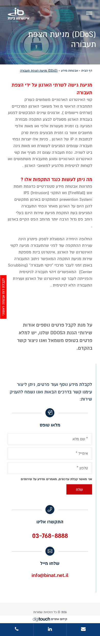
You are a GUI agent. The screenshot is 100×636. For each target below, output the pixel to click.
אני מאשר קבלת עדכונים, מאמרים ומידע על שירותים (56, 479)
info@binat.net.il (50, 575)
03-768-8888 (50, 535)
